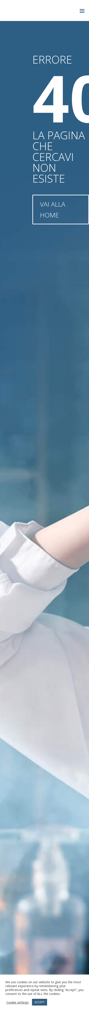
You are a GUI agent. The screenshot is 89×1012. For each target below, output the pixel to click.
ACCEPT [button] (39, 1002)
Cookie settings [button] (17, 1002)
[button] (82, 10)
